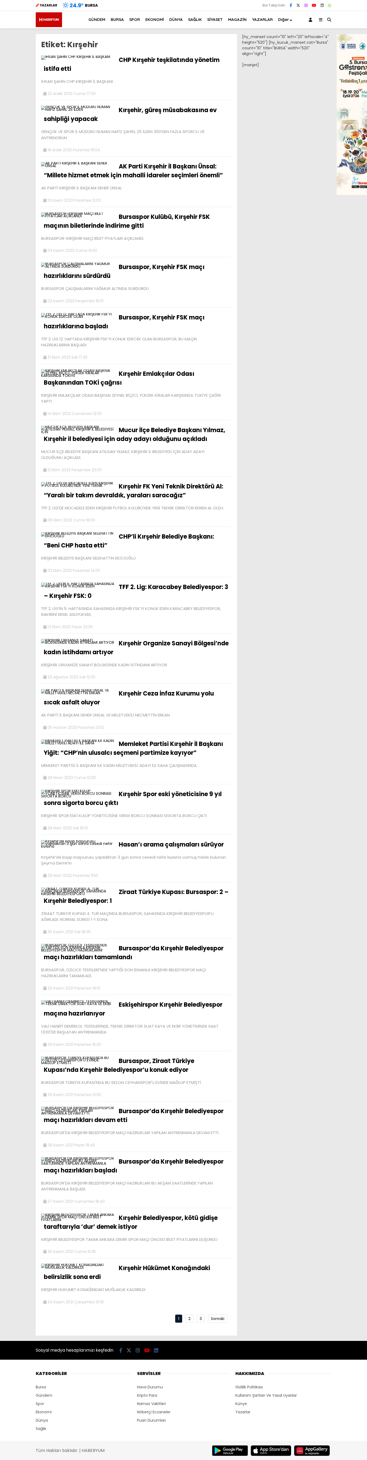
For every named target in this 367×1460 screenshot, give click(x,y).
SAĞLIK (195, 19)
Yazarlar (242, 1412)
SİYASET (215, 19)
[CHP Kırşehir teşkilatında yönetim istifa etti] (75, 56)
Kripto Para (147, 1395)
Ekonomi (44, 1412)
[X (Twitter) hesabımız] (298, 5)
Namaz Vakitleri (151, 1403)
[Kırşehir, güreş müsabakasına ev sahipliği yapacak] (78, 109)
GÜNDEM (96, 19)
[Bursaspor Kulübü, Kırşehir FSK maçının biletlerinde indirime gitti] (78, 216)
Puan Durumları (151, 1420)
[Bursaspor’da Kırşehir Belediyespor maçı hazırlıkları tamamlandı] (78, 950)
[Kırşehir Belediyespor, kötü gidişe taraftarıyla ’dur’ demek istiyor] (78, 1219)
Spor (40, 1403)
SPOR (134, 19)
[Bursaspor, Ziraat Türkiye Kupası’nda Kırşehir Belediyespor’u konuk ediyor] (78, 1062)
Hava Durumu (150, 1387)
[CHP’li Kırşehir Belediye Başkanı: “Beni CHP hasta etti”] (78, 536)
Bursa (41, 1387)
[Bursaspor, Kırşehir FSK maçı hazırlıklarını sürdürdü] (78, 266)
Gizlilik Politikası (249, 1387)
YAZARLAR (262, 19)
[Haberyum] (49, 25)
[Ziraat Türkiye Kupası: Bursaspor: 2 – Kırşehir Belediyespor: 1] (78, 893)
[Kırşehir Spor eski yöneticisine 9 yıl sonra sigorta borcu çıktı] (78, 796)
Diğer (283, 19)
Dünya (42, 1420)
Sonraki (217, 1318)
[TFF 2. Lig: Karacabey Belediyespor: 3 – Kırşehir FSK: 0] (78, 586)
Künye (241, 1403)
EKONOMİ (154, 19)
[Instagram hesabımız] (306, 5)
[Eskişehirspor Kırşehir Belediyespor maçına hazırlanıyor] (78, 1003)
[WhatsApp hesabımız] (329, 5)
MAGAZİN (237, 19)
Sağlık (41, 1428)
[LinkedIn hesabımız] (322, 5)
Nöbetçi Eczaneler (154, 1412)
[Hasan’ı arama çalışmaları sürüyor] (78, 846)
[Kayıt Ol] (311, 19)
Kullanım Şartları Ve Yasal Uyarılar (266, 1395)
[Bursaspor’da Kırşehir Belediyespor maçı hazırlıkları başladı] (78, 1163)
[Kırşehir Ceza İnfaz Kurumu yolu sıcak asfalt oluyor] (78, 693)
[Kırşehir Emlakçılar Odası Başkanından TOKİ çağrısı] (78, 375)
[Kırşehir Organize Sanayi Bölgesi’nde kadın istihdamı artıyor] (78, 642)
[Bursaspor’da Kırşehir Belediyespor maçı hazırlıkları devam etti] (78, 1113)
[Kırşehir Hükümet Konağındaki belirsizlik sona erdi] (78, 1267)
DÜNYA (176, 19)
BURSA (117, 19)
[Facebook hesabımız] (291, 5)
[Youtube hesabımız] (314, 5)
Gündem (44, 1395)
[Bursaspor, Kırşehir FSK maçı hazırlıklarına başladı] (78, 316)
